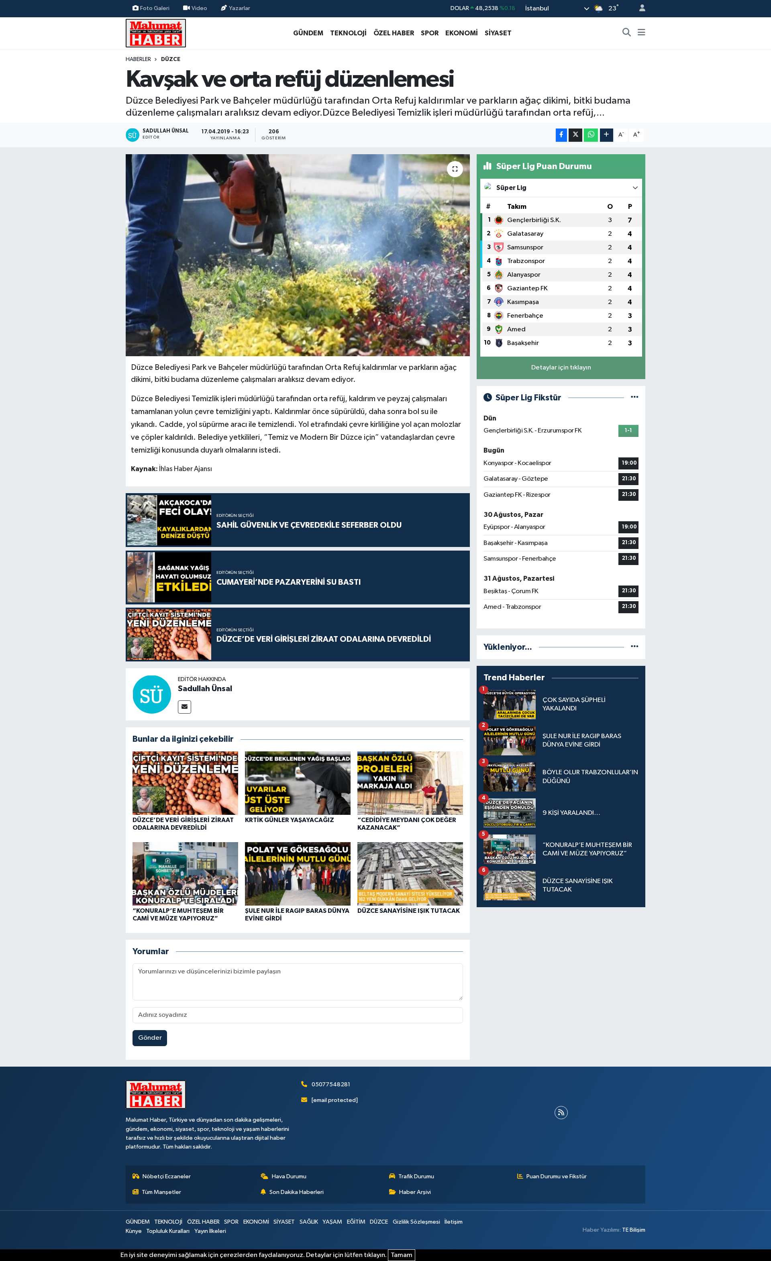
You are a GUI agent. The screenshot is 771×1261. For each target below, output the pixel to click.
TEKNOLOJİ (348, 33)
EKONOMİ (461, 33)
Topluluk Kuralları (168, 1231)
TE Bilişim (633, 1230)
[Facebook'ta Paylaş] (561, 135)
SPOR (430, 33)
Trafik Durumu (416, 1176)
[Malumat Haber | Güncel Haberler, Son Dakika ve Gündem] (156, 32)
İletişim (454, 1222)
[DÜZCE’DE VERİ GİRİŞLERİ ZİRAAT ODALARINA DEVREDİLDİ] (185, 782)
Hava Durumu (289, 1176)
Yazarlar (239, 8)
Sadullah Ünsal (205, 689)
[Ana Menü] (641, 33)
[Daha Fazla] (606, 135)
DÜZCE (170, 59)
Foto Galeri (154, 8)
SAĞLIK (309, 1222)
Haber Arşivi (415, 1192)
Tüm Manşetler (161, 1192)
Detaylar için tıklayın (561, 367)
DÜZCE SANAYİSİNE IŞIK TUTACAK (408, 911)
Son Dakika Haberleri (296, 1192)
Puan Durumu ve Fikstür (556, 1176)
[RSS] (561, 1112)
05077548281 (331, 1084)
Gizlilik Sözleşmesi (416, 1222)
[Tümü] (634, 647)
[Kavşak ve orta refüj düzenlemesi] (298, 255)
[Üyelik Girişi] (638, 8)
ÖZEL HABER (393, 33)
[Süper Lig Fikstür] (634, 397)
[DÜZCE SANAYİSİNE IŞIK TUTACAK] (410, 873)
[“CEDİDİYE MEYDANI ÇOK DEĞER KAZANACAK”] (410, 782)
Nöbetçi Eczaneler (167, 1176)
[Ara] (626, 33)
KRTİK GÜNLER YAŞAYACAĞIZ (289, 820)
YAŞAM (332, 1222)
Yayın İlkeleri (210, 1231)
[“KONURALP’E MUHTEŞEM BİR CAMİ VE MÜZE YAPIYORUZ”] (185, 873)
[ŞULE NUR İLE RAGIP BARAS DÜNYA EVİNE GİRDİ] (298, 873)
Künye (134, 1231)
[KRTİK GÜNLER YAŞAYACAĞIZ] (298, 782)
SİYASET (498, 33)
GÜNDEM (308, 33)
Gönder (150, 1038)
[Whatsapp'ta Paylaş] (591, 135)
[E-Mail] (184, 707)
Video (199, 8)
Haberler (138, 59)
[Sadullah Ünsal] (152, 694)
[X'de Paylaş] (575, 135)
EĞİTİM (356, 1222)
